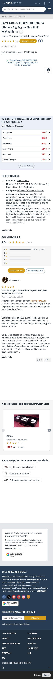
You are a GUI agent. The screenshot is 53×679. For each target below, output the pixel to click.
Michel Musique (9, 160)
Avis (20, 52)
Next (49, 430)
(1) (17, 41)
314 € (44, 149)
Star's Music (8, 149)
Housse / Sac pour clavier (13, 36)
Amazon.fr (7, 154)
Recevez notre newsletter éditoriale (18, 612)
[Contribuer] (40, 41)
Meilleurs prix (30, 52)
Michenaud (7, 143)
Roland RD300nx (38, 301)
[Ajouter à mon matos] (21, 32)
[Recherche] (5, 9)
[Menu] (49, 9)
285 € (44, 132)
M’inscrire (35, 618)
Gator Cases (43, 36)
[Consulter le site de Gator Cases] (16, 32)
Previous (3, 430)
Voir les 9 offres (26, 166)
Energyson (7, 132)
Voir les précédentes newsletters (15, 624)
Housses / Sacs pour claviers (30, 191)
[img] (8, 41)
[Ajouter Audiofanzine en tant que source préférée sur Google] (14, 554)
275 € (44, 154)
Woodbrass (7, 138)
